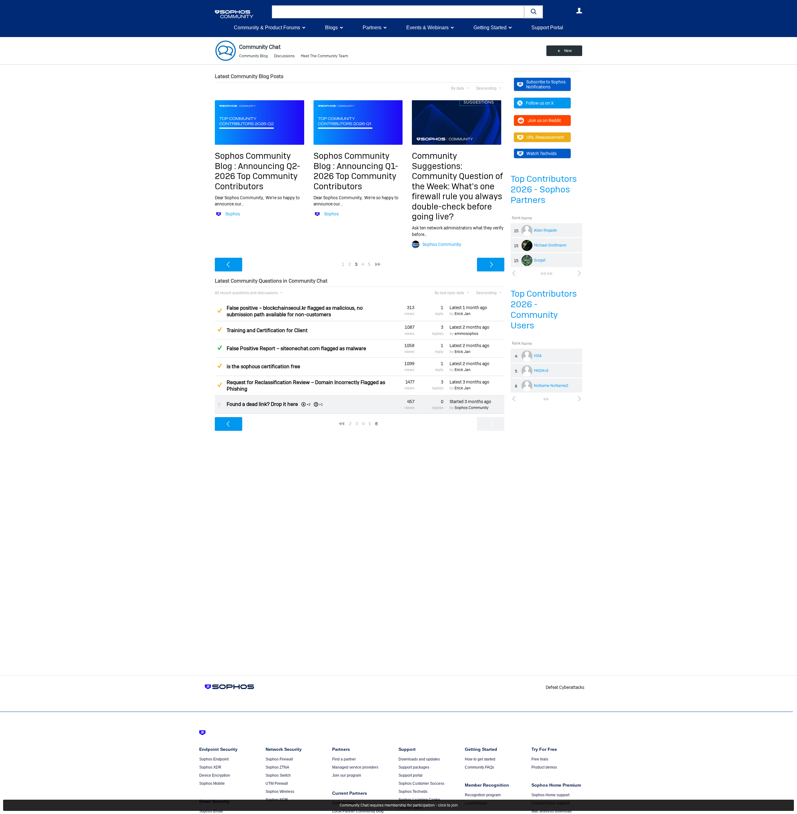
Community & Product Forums (267, 27)
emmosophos (466, 333)
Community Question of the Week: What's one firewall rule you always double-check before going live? (457, 196)
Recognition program (483, 795)
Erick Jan (462, 313)
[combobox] (398, 12)
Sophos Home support (550, 795)
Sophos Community (441, 244)
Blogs (331, 27)
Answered (219, 347)
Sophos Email (211, 811)
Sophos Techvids (412, 791)
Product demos (544, 767)
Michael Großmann (550, 245)
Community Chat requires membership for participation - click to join (399, 805)
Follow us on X (540, 103)
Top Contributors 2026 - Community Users (544, 309)
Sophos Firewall (279, 759)
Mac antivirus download (551, 811)
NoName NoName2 (551, 385)
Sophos (232, 214)
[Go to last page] (550, 274)
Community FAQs (479, 767)
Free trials (539, 759)
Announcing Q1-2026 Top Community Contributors (356, 176)
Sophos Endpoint (214, 759)
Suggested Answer (219, 310)
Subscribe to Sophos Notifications (546, 84)
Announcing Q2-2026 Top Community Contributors (257, 176)
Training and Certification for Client (267, 330)
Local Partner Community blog (358, 811)
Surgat (540, 260)
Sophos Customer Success (421, 783)
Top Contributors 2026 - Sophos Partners (544, 189)
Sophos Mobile (212, 783)
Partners (372, 27)
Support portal (410, 775)
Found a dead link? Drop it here (262, 404)
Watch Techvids (541, 153)
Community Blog (253, 56)
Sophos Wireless (280, 791)
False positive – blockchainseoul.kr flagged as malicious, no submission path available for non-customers (295, 311)
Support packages (413, 767)
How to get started (480, 759)
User (579, 10)
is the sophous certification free (263, 366)
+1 (321, 404)
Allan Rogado (545, 230)
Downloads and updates (419, 759)
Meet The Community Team (324, 56)
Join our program (346, 775)
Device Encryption (214, 775)
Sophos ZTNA (277, 767)
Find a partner (344, 759)
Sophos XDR (210, 767)
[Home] (242, 14)
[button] (533, 11)
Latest (468, 307)
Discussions (284, 56)
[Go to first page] (543, 274)
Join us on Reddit (544, 120)
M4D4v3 (541, 370)
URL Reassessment (545, 137)
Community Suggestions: (437, 160)
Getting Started (490, 27)
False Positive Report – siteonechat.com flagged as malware (296, 348)
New (568, 50)
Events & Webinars (427, 27)
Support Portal (547, 27)
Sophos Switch (278, 775)
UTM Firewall (277, 783)
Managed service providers (355, 767)
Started (470, 401)
